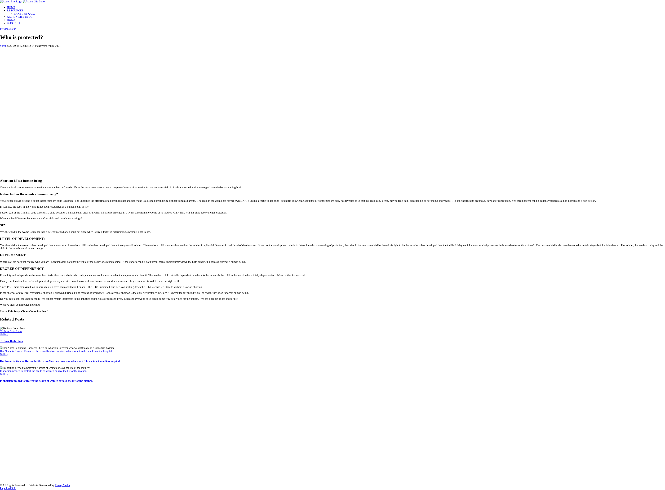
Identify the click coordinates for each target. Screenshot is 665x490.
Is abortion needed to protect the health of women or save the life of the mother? (43, 370)
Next (13, 28)
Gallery (4, 334)
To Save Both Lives (11, 331)
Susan (3, 45)
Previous (5, 28)
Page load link (8, 488)
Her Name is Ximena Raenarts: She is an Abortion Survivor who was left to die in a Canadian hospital (56, 351)
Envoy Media (62, 485)
